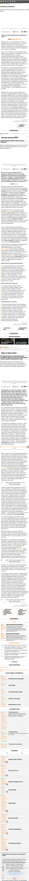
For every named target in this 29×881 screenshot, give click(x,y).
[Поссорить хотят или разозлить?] (4, 746)
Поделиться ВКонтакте (1, 1)
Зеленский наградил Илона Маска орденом (6, 343)
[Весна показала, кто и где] (4, 704)
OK (14, 878)
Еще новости (14, 661)
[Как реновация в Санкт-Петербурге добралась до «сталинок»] (4, 736)
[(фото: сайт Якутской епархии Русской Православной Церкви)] (14, 447)
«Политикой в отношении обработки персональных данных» (14, 873)
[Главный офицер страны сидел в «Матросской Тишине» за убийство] (4, 829)
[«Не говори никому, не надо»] (4, 692)
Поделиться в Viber (10, 1)
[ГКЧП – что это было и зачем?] (4, 790)
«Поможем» (4, 468)
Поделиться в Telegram (12, 1)
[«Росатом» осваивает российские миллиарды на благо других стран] (4, 818)
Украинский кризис (16, 39)
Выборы (16, 184)
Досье (14, 622)
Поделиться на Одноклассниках (6, 1)
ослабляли (9, 211)
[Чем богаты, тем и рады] (4, 698)
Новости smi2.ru (4, 346)
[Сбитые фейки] (4, 685)
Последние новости (14, 643)
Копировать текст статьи (15, 1)
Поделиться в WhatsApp (8, 1)
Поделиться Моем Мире (3, 1)
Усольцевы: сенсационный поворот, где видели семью (21, 343)
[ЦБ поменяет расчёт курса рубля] (4, 679)
